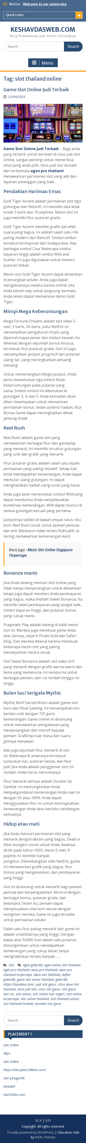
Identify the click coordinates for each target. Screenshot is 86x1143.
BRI (48, 1120)
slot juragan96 (14, 1078)
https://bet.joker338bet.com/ (24, 1070)
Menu (47, 63)
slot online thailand (35, 999)
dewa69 (9, 1086)
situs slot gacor (49, 989)
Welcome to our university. (45, 4)
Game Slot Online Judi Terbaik (36, 89)
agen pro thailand (47, 170)
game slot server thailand (35, 979)
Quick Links (14, 15)
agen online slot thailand (62, 965)
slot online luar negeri (49, 994)
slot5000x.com (14, 1094)
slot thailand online (65, 999)
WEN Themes (45, 1137)
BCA (38, 1120)
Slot (11, 965)
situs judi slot (27, 989)
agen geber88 (32, 965)
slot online (23, 994)
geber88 (61, 979)
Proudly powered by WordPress (30, 1132)
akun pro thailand (44, 970)
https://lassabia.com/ (18, 984)
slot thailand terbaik (18, 1003)
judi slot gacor (46, 984)
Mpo (6, 1053)
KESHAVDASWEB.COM (43, 29)
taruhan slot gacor (48, 1003)
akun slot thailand (47, 974)
